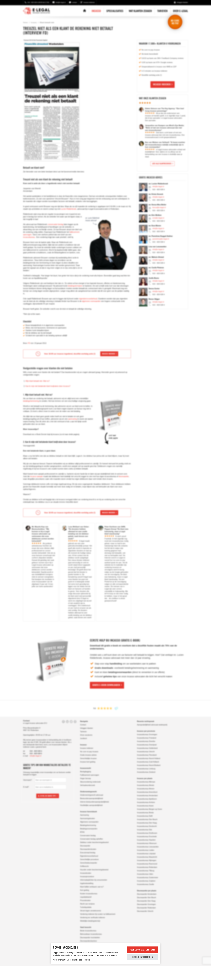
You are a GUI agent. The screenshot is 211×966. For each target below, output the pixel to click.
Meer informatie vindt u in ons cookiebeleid (71, 960)
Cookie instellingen (142, 957)
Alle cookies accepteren (142, 949)
